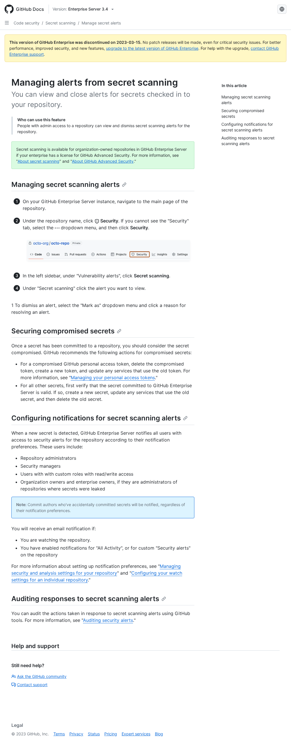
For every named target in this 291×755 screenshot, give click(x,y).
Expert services (136, 733)
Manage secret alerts (101, 22)
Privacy (76, 733)
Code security (27, 22)
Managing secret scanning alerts (65, 184)
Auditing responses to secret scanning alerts (85, 599)
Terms (59, 733)
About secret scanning (38, 161)
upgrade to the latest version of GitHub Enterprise (152, 48)
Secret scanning (60, 22)
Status (94, 733)
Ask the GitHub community (41, 676)
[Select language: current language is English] (281, 9)
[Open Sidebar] (6, 22)
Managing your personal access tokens (113, 377)
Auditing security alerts (108, 620)
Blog (159, 733)
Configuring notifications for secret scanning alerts (96, 418)
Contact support (32, 684)
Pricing (110, 733)
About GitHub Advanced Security (103, 161)
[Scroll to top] (278, 742)
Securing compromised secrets (63, 331)
